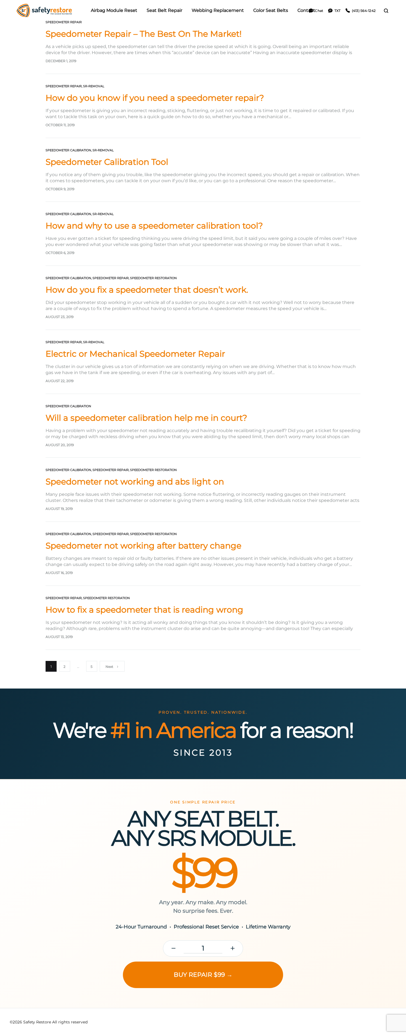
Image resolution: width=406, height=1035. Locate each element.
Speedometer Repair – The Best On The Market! (144, 34)
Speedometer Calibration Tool (107, 162)
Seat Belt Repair (164, 10)
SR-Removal (93, 86)
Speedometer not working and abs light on (135, 482)
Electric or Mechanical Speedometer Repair (135, 354)
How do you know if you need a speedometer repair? (155, 98)
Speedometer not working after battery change (143, 546)
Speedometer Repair (64, 22)
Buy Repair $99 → (203, 974)
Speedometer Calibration (68, 150)
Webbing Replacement (218, 10)
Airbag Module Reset (114, 10)
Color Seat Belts (270, 10)
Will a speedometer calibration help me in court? (146, 418)
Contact (306, 10)
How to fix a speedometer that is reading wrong (144, 610)
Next (109, 667)
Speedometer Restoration (153, 278)
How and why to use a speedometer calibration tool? (154, 226)
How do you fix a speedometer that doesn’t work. (147, 290)
